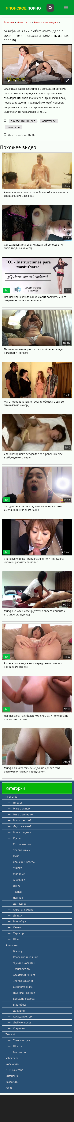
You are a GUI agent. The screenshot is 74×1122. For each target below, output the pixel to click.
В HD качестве (14, 1070)
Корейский (12, 1064)
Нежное (18, 897)
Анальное (19, 880)
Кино (16, 856)
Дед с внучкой (22, 826)
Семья (17, 927)
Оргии (16, 886)
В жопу (17, 951)
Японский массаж (24, 862)
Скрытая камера (23, 909)
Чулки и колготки (24, 963)
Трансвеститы (21, 969)
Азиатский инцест (23, 121)
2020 (9, 1088)
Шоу (16, 939)
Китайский (12, 1076)
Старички (19, 1028)
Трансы (17, 891)
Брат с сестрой (22, 820)
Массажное (20, 1052)
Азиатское (49, 121)
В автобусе (20, 921)
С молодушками (23, 987)
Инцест (17, 802)
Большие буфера (24, 998)
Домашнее (20, 903)
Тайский (11, 1034)
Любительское (22, 1022)
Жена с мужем (22, 832)
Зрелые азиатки (23, 981)
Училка (17, 868)
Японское (13, 127)
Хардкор (18, 933)
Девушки (19, 1010)
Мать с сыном (21, 808)
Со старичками (22, 844)
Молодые (19, 874)
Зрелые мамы (21, 850)
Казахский (12, 1082)
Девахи (17, 915)
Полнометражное (24, 992)
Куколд (17, 838)
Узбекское (12, 1058)
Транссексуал (21, 1040)
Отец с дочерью (23, 814)
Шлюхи (17, 1046)
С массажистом (22, 1016)
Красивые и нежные (26, 957)
